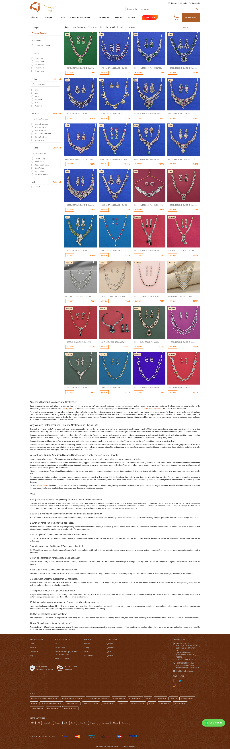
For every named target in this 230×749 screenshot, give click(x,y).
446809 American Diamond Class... (114, 205)
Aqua (36, 93)
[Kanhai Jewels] (45, 6)
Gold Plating (39, 171)
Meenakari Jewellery (138, 703)
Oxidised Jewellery (180, 703)
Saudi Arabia (105, 723)
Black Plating (39, 161)
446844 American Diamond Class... (182, 205)
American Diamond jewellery (151, 408)
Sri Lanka (125, 723)
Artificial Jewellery (135, 698)
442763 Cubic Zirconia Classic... (181, 296)
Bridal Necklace (40, 130)
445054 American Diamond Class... (182, 388)
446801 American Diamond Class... (79, 159)
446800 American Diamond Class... (182, 114)
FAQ (56, 644)
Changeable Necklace (43, 134)
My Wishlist (110, 648)
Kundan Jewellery (108, 703)
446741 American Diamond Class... (79, 68)
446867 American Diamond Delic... (113, 251)
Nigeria (115, 723)
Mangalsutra (123, 703)
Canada (57, 723)
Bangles (87, 644)
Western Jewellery (53, 708)
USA (32, 723)
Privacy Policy (60, 648)
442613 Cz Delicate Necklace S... (147, 296)
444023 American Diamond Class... (182, 342)
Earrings (34, 703)
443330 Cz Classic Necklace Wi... (78, 342)
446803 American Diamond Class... (114, 159)
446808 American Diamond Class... (79, 205)
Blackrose (38, 99)
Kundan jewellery (67, 408)
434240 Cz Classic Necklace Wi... (181, 251)
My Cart (108, 652)
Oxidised (132, 17)
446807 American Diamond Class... (182, 159)
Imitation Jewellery (73, 703)
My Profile (109, 656)
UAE (65, 723)
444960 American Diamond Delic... (113, 388)
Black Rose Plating (42, 165)
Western (119, 17)
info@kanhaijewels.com (184, 671)
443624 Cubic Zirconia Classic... (147, 342)
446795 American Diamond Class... (148, 68)
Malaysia (82, 723)
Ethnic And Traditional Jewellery (51, 703)
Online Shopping (164, 703)
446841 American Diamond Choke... (148, 205)
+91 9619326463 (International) (187, 667)
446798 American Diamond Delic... (113, 114)
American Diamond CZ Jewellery (72, 698)
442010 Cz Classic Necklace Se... (113, 296)
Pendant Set (88, 656)
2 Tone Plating (40, 158)
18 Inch (37, 187)
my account (112, 639)
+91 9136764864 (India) (185, 663)
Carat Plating (39, 168)
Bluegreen (38, 106)
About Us (33, 648)
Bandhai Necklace (41, 124)
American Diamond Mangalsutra (98, 698)
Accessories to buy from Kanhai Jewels (44, 698)
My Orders (109, 644)
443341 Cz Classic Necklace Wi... (113, 342)
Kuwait (73, 723)
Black (37, 96)
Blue (36, 102)
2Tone (37, 90)
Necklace (87, 652)
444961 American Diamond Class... (148, 388)
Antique (48, 17)
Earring (86, 648)
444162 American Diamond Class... (79, 388)
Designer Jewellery (187, 698)
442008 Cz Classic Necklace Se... (78, 296)
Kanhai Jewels (42, 485)
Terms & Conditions (62, 658)
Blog (31, 656)
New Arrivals (191, 17)
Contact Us (34, 652)
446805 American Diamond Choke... (148, 159)
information (36, 639)
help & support (63, 639)
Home (32, 644)
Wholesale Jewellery (70, 708)
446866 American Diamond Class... (79, 251)
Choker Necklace (41, 137)
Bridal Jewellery (160, 698)
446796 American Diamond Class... (182, 68)
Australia (47, 723)
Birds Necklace (40, 127)
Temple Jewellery (37, 708)
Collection (34, 17)
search (88, 639)
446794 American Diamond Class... (114, 68)
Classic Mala (39, 140)
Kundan (61, 17)
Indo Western (103, 17)
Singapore (93, 723)
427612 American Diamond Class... (148, 251)
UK (39, 723)
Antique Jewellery (119, 698)
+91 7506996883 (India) (185, 665)
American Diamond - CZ (81, 17)
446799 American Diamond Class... (148, 114)
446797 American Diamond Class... (79, 114)
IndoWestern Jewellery (90, 703)
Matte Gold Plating (41, 174)
